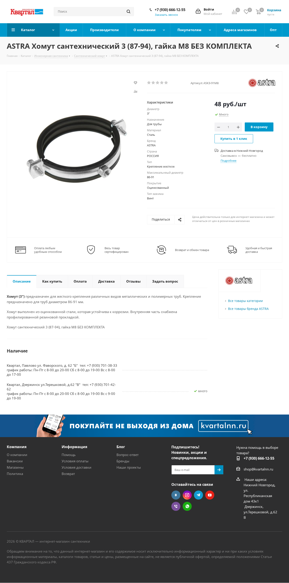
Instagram (187, 495)
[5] (166, 83)
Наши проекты (129, 467)
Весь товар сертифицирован (116, 249)
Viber (175, 506)
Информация (74, 446)
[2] (153, 83)
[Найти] (128, 11)
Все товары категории (245, 301)
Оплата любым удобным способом (48, 249)
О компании (17, 454)
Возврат (68, 473)
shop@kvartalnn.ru (258, 469)
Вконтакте (175, 495)
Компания (16, 446)
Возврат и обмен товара (192, 250)
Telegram (198, 495)
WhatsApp (187, 506)
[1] (149, 83)
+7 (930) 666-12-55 (170, 9)
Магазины (15, 467)
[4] (162, 83)
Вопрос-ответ (128, 454)
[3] (158, 83)
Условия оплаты (75, 461)
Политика (15, 473)
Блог (121, 446)
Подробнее (228, 161)
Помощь (69, 454)
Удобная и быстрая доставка (258, 249)
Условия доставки (76, 467)
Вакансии (15, 461)
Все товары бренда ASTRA (248, 308)
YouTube (209, 495)
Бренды (123, 461)
